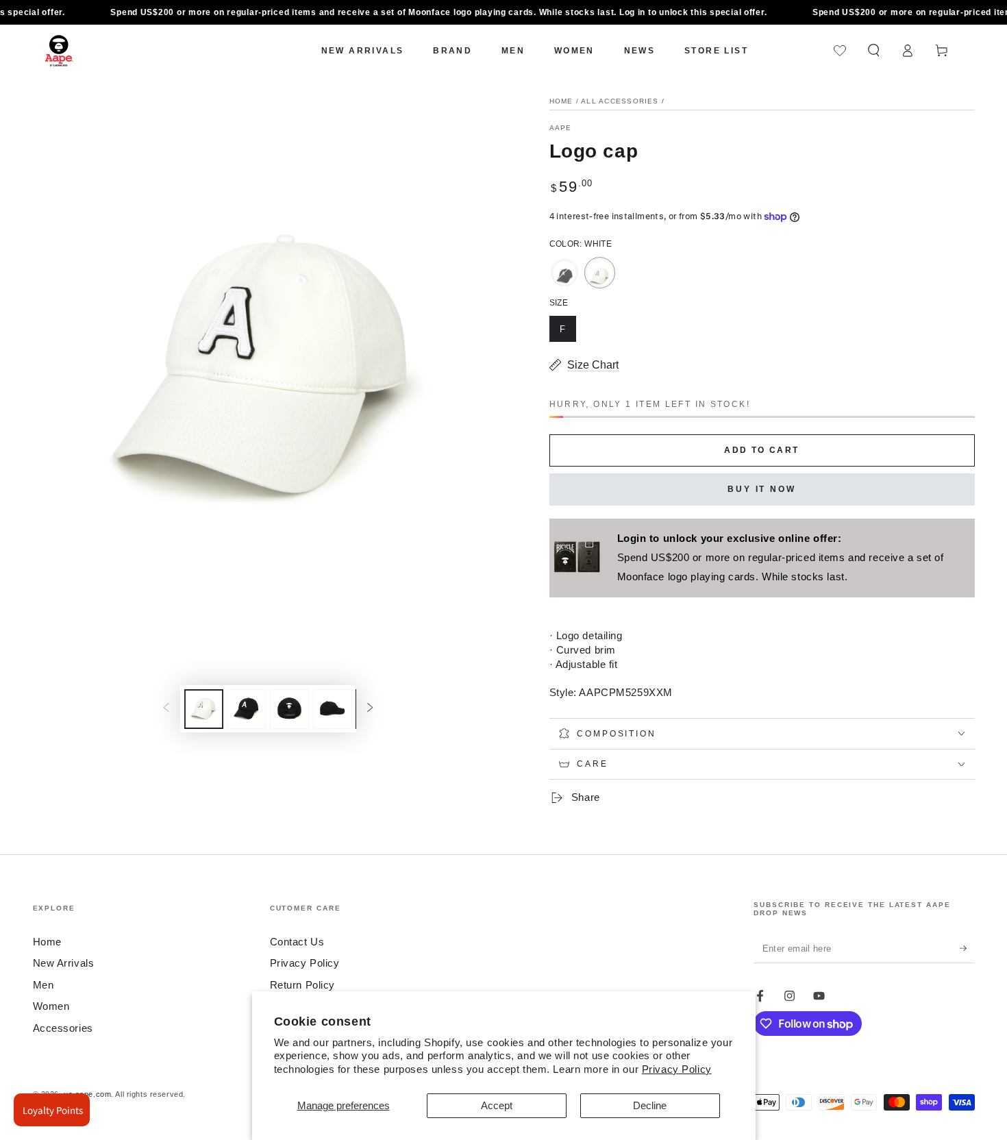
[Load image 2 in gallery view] (246, 709)
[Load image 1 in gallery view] (203, 709)
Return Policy (302, 985)
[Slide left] (165, 709)
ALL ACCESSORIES (620, 101)
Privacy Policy (677, 1069)
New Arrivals (64, 963)
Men (43, 985)
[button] (874, 50)
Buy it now (762, 489)
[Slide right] (370, 709)
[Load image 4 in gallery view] (332, 709)
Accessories (63, 1028)
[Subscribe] (967, 948)
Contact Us (297, 941)
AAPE (560, 128)
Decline (650, 1105)
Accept (496, 1105)
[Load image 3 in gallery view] (289, 709)
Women (51, 1006)
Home (561, 101)
